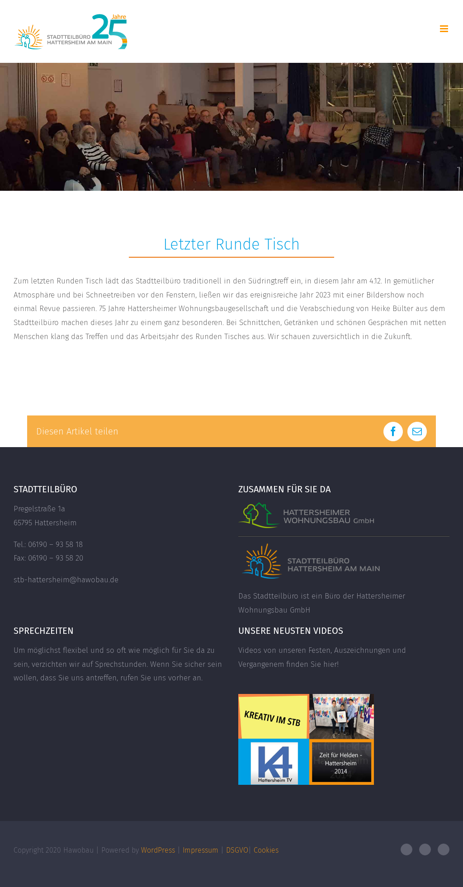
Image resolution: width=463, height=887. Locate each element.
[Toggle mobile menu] (444, 28)
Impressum (200, 850)
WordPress (158, 850)
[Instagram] (443, 849)
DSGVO (237, 850)
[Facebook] (406, 849)
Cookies (266, 850)
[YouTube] (425, 849)
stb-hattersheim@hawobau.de (66, 580)
